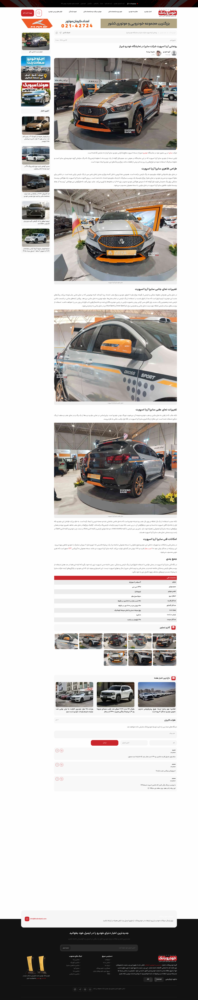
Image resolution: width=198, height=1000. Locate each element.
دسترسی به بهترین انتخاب (153, 965)
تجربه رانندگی (73, 12)
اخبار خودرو (148, 12)
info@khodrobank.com (38, 919)
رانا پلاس (96, 4)
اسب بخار (148, 548)
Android (159, 979)
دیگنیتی (89, 4)
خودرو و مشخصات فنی (115, 12)
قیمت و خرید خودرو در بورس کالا (70, 4)
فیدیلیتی (83, 4)
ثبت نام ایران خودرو (119, 4)
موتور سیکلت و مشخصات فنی (92, 12)
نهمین (38, 978)
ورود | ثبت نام (27, 13)
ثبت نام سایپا (108, 4)
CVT (70, 548)
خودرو (145, 153)
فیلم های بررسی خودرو (55, 12)
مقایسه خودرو (133, 12)
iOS (148, 979)
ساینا (101, 4)
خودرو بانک (172, 33)
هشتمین (43, 978)
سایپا (170, 153)
